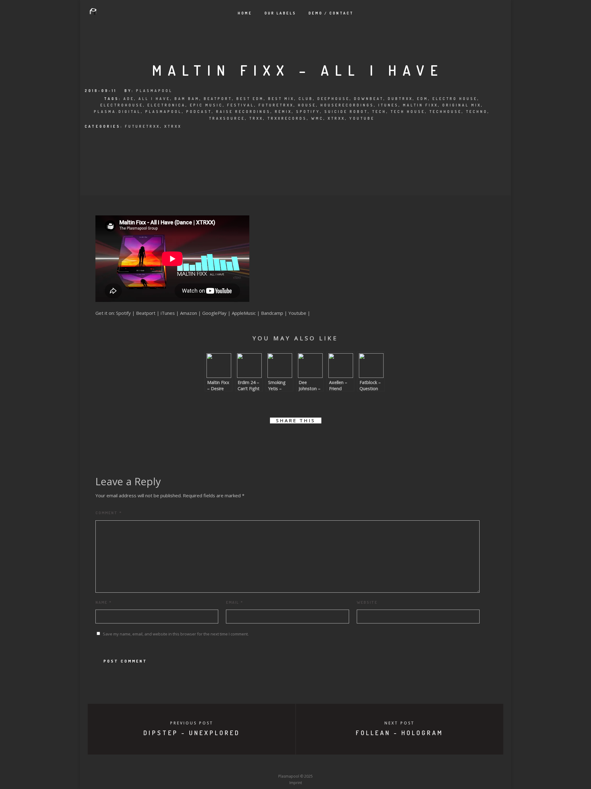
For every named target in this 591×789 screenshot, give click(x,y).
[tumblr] (316, 438)
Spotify (308, 111)
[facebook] (261, 438)
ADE (128, 98)
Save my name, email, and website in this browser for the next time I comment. (176, 634)
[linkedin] (289, 438)
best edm (250, 98)
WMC (317, 118)
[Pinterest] (329, 765)
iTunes (388, 105)
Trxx (256, 118)
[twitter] (275, 438)
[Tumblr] (272, 765)
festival (240, 105)
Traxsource (227, 118)
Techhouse (445, 111)
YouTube (362, 118)
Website (367, 602)
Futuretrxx (276, 105)
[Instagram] (284, 765)
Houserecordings (347, 105)
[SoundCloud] (318, 765)
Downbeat (369, 98)
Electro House (454, 98)
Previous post (191, 723)
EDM (422, 98)
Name (103, 602)
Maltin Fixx (420, 105)
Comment (108, 512)
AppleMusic (244, 313)
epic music (206, 105)
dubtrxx (400, 98)
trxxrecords (287, 118)
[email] (330, 438)
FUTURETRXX (142, 126)
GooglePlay (214, 313)
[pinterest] (302, 438)
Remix (283, 111)
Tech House (408, 111)
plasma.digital (117, 111)
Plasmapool (154, 90)
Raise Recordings (243, 111)
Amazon (188, 313)
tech (379, 111)
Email (234, 602)
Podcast (199, 111)
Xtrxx (336, 118)
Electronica (166, 105)
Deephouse (333, 98)
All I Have (154, 98)
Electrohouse (121, 105)
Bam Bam (187, 98)
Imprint (295, 782)
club (306, 98)
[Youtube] (295, 765)
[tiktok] (341, 765)
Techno (477, 111)
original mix (461, 105)
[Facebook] (249, 765)
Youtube (297, 313)
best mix (281, 98)
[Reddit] (306, 765)
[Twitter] (261, 765)
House (307, 105)
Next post (399, 723)
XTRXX (173, 126)
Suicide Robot (346, 111)
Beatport (218, 98)
